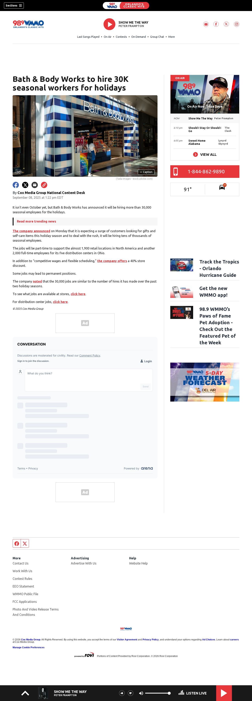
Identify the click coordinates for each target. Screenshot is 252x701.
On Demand (138, 36)
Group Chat (157, 36)
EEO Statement (23, 586)
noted (37, 281)
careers (234, 639)
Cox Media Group (30, 639)
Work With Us (22, 571)
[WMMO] (126, 5)
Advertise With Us (83, 563)
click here (78, 294)
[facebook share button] (16, 185)
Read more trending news (36, 221)
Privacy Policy (151, 639)
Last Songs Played (88, 36)
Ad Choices (208, 639)
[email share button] (35, 185)
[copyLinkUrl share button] (44, 185)
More (171, 36)
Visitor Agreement (127, 639)
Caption (146, 172)
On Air (107, 36)
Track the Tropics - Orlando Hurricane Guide (219, 268)
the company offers (112, 261)
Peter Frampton (131, 26)
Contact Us (21, 563)
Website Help (138, 563)
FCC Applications (25, 601)
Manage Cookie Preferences (28, 647)
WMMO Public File (25, 594)
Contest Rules (22, 578)
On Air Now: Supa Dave (204, 106)
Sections (11, 5)
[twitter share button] (25, 185)
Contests (121, 36)
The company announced (31, 231)
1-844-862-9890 (206, 171)
